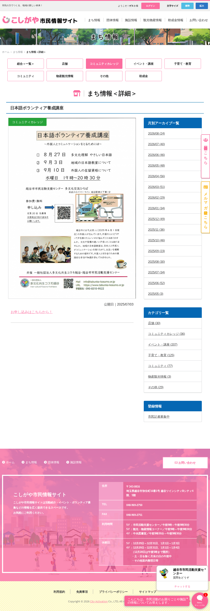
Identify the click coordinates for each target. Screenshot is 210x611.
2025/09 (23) (156, 251)
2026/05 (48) (156, 165)
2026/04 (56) (156, 176)
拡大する (72, 208)
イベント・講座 (144, 63)
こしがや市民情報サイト (41, 20)
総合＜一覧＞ (25, 63)
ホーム (5, 52)
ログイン (150, 6)
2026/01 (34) (156, 208)
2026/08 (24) (156, 133)
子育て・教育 (182, 63)
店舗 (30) (154, 323)
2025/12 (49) (156, 219)
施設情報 (76, 462)
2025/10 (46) (156, 240)
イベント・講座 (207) (162, 344)
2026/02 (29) (156, 197)
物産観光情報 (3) (159, 376)
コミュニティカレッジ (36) (166, 333)
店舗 (65, 63)
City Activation (99, 601)
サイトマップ (147, 591)
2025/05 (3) (155, 293)
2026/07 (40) (156, 144)
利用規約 (59, 591)
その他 (104, 76)
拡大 (202, 6)
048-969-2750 (134, 505)
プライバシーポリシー (113, 591)
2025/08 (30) (156, 261)
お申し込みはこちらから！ (31, 312)
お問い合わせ (187, 462)
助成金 (143, 76)
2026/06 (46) (156, 155)
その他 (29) (155, 387)
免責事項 (82, 591)
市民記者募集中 (159, 416)
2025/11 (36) (156, 229)
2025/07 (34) (156, 272)
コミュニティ (25, 76)
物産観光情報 (64, 76)
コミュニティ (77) (160, 366)
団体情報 (53, 462)
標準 (187, 6)
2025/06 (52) (156, 283)
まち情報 (18, 52)
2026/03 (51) (156, 187)
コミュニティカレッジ (104, 63)
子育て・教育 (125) (161, 355)
